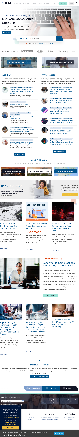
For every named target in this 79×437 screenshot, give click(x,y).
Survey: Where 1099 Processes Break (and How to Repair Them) (61, 101)
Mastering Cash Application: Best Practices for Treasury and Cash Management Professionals (60, 131)
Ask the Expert (14, 186)
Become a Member (34, 388)
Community (47, 3)
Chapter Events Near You (65, 171)
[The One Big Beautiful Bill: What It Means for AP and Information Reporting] (63, 310)
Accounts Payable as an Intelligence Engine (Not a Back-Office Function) (61, 121)
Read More (3, 248)
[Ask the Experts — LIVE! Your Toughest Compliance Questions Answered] (5, 129)
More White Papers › (59, 151)
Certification (25, 3)
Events (40, 3)
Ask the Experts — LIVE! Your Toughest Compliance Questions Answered (22, 130)
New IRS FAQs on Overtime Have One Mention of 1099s (8, 226)
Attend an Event (70, 388)
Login (71, 3)
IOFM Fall (41, 43)
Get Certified (52, 388)
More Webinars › (19, 154)
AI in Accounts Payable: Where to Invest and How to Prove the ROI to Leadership (61, 91)
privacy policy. (21, 435)
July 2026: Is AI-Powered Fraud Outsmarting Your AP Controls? (36, 226)
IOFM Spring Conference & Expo (39, 171)
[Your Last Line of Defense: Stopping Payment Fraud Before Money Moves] (5, 142)
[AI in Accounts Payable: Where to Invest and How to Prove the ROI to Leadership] (44, 90)
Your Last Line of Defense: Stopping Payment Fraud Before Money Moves (22, 143)
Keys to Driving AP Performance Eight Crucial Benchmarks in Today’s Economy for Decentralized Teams (36, 327)
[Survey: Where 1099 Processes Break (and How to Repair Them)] (44, 101)
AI (47, 43)
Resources (34, 3)
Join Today (63, 3)
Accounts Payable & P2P (19, 62)
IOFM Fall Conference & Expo (13, 171)
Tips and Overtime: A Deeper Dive (20, 104)
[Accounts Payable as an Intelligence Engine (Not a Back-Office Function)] (44, 121)
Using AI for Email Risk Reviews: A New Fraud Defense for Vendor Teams (61, 227)
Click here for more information (39, 376)
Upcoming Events (39, 160)
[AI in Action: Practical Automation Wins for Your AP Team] (5, 115)
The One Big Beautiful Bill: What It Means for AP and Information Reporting (63, 323)
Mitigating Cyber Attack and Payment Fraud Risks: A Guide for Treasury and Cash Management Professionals (61, 142)
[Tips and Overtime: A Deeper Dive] (5, 104)
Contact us (30, 419)
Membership (17, 3)
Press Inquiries (30, 422)
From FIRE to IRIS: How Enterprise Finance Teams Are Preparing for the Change (21, 91)
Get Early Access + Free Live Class (13, 34)
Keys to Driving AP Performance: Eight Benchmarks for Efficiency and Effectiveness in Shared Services (10, 328)
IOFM (30, 414)
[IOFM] (5, 3)
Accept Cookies (59, 433)
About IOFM (30, 417)
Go (23, 401)
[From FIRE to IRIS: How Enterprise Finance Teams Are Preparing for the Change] (5, 90)
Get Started (70, 414)
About (53, 3)
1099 (51, 43)
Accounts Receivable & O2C (60, 62)
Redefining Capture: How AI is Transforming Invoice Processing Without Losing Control (60, 111)
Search (59, 38)
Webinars (7, 75)
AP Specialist (10, 427)
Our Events (49, 414)
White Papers (48, 75)
